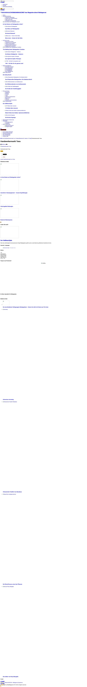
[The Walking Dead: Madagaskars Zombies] (12, 47)
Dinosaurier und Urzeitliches (11, 100)
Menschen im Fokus (9, 41)
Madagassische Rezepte (10, 46)
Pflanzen (7, 99)
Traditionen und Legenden (10, 42)
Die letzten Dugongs (10, 117)
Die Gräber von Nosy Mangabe (10, 676)
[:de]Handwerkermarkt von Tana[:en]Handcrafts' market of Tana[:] (18, 138)
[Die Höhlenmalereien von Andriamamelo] (13, 81)
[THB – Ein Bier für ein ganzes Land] (12, 61)
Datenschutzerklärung (7, 6)
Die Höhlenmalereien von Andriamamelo (15, 84)
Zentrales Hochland (9, 66)
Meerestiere (7, 97)
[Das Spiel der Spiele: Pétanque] (12, 56)
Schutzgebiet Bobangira (8, 131)
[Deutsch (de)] (6, 247)
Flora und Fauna (6, 91)
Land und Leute (6, 40)
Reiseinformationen (7, 16)
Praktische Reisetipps (9, 17)
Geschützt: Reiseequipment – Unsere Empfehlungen (13, 192)
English (10, 126)
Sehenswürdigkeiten (7, 65)
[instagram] (4, 2)
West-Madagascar (9, 71)
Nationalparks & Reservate (8, 119)
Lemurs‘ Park (5, 136)
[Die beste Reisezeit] (9, 31)
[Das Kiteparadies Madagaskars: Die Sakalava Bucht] (16, 77)
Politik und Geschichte (10, 43)
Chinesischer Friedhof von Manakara (12, 492)
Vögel (6, 95)
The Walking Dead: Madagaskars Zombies (14, 49)
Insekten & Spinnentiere (10, 96)
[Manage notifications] (3, 684)
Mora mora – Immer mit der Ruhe (13, 38)
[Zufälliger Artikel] (0, 128)
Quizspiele (7, 123)
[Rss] (0, 2)
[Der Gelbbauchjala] (7, 101)
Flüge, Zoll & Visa (8, 19)
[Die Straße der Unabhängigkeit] (12, 86)
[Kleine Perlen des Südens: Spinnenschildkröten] (15, 110)
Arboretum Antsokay (8, 399)
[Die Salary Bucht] (7, 72)
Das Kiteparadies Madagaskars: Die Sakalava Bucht (18, 79)
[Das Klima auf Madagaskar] (11, 26)
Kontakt (4, 5)
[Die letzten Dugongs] (10, 115)
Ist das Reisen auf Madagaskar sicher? (13, 24)
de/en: (4, 124)
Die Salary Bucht (7, 74)
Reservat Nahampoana (7, 133)
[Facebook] (1, 2)
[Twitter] (2, 2)
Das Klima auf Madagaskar (12, 28)
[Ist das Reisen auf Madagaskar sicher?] (11, 21)
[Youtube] (3, 2)
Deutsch (11, 125)
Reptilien (7, 93)
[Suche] (1, 1)
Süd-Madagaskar (8, 69)
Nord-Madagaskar (9, 68)
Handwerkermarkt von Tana (7, 159)
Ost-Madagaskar (8, 70)
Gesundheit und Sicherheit (10, 20)
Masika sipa (3, 144)
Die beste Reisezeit (10, 33)
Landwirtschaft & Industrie (10, 44)
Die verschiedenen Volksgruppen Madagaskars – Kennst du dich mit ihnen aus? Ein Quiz (25, 307)
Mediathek (5, 121)
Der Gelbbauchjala (7, 103)
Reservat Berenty (6, 135)
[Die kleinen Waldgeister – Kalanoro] (13, 51)
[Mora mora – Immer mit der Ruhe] (12, 35)
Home (4, 15)
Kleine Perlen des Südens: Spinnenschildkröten (17, 113)
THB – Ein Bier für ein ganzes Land (14, 63)
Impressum (5, 4)
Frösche (7, 94)
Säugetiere (7, 92)
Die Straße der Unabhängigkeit (13, 88)
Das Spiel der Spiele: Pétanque (13, 58)
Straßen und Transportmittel (11, 18)
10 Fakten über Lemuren (11, 108)
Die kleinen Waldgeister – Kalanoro (14, 54)
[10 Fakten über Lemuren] (10, 105)
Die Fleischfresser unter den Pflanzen (12, 584)
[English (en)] (12, 247)
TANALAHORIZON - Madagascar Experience (13, 682)
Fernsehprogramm (9, 122)
